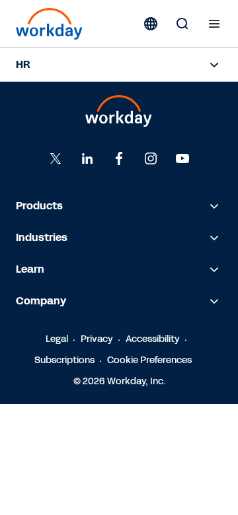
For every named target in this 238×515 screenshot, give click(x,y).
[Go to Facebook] (119, 158)
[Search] (182, 24)
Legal (57, 339)
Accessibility (153, 339)
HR (23, 64)
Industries (41, 237)
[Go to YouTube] (182, 158)
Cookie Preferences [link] (149, 360)
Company (41, 300)
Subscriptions (64, 360)
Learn (30, 269)
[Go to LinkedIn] (87, 158)
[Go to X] (55, 158)
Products (39, 205)
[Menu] (214, 24)
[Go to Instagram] (151, 158)
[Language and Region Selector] (151, 24)
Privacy (97, 339)
